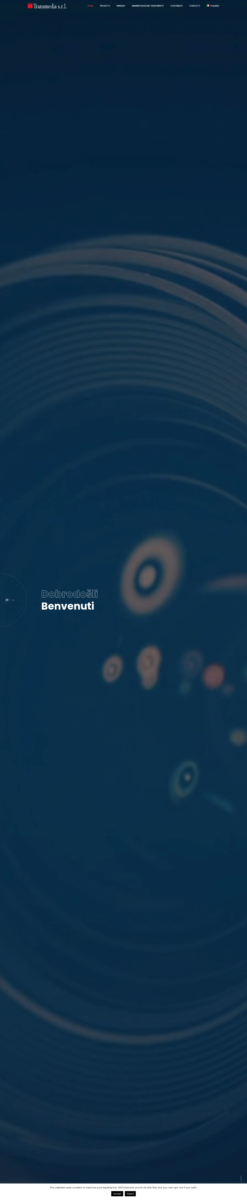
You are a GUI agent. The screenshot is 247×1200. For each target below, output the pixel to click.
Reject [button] (130, 1193)
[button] (10, 596)
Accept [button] (117, 1193)
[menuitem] (213, 6)
